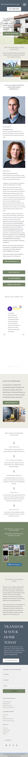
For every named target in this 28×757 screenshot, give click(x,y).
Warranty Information (8, 718)
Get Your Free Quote (11, 660)
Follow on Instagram (15, 564)
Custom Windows (7, 701)
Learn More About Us (11, 402)
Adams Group (17, 756)
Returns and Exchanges (8, 720)
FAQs (4, 716)
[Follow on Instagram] (6, 745)
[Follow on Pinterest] (17, 745)
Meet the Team (6, 730)
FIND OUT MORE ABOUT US (12, 261)
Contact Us (5, 715)
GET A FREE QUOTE (14, 9)
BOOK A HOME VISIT (14, 272)
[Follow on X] (13, 745)
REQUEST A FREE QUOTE (14, 284)
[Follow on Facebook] (10, 745)
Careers (5, 733)
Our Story (5, 728)
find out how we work (11, 33)
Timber (17, 68)
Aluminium (8, 68)
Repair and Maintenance (8, 707)
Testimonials (6, 732)
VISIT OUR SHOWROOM (14, 278)
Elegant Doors (6, 703)
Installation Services (7, 705)
